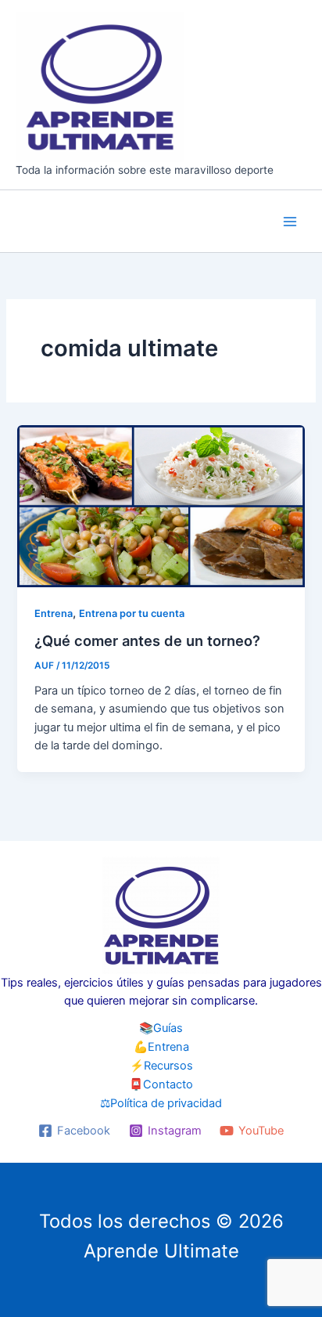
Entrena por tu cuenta (131, 613)
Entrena (53, 613)
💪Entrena (161, 1047)
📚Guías (161, 1028)
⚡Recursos (161, 1066)
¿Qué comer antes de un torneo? (147, 640)
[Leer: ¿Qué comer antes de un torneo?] (160, 505)
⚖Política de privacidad (161, 1103)
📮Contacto (161, 1084)
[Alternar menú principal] (290, 221)
